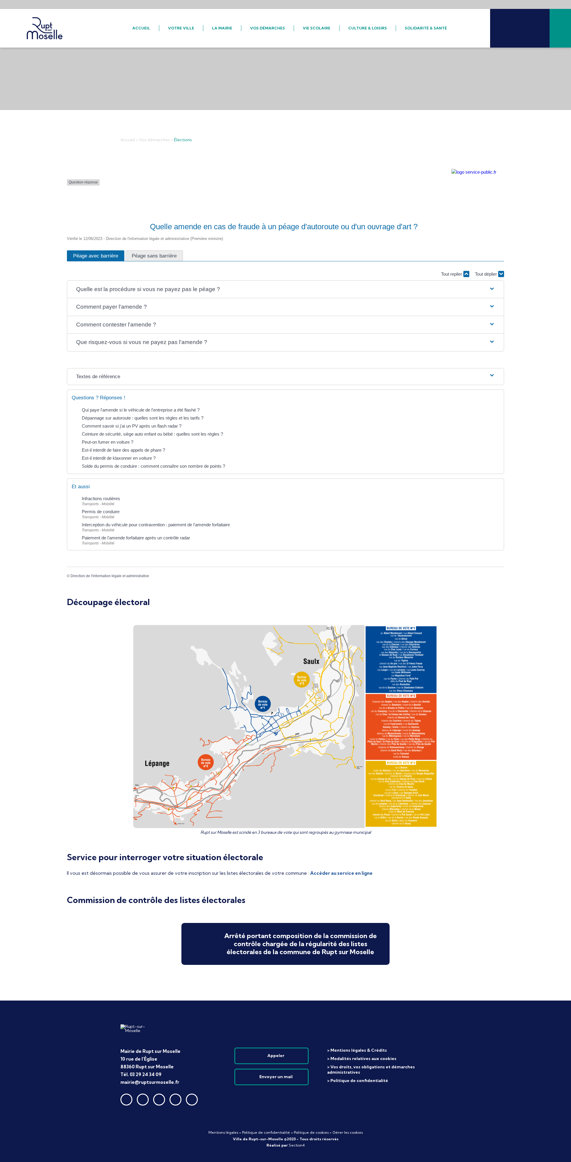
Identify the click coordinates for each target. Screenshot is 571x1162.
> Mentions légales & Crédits (357, 1050)
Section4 (297, 1145)
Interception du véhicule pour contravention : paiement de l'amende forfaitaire (156, 524)
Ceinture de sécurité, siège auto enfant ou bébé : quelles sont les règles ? (152, 433)
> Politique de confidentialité (357, 1080)
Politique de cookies (311, 1132)
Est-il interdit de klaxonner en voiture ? (119, 458)
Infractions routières (101, 498)
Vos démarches (154, 139)
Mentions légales (223, 1132)
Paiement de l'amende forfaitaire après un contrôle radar (136, 537)
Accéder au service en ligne (341, 873)
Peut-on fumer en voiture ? (107, 442)
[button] (286, 289)
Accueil (127, 139)
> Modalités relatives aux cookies (361, 1058)
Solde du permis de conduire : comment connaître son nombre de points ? (153, 466)
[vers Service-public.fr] (474, 172)
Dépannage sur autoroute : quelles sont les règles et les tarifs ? (142, 417)
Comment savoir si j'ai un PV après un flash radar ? (131, 425)
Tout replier (452, 274)
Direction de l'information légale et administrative (109, 576)
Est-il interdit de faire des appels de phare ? (123, 450)
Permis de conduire (101, 511)
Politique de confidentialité (266, 1132)
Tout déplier (486, 274)
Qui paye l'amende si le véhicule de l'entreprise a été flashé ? (141, 409)
